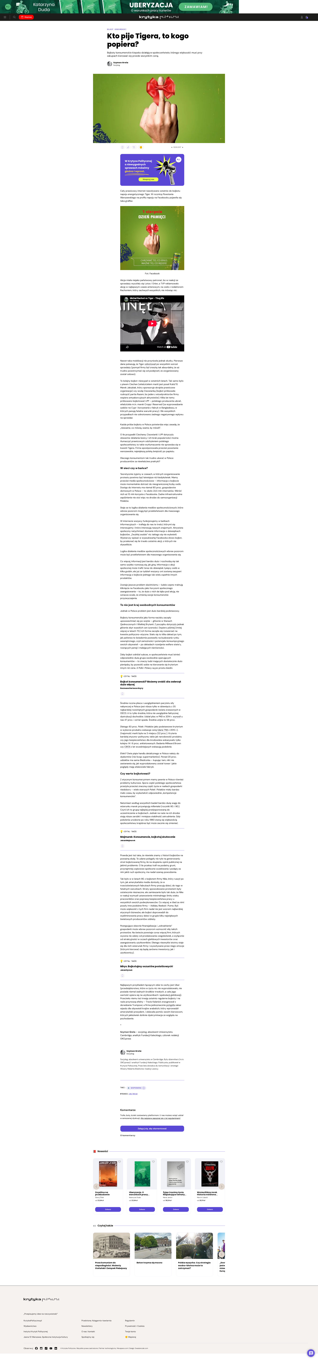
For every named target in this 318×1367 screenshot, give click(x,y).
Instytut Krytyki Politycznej (36, 1331)
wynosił (177, 716)
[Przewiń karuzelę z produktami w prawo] (222, 1186)
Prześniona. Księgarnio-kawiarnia (96, 1320)
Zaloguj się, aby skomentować (152, 1128)
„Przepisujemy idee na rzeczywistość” (41, 1314)
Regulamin (130, 1320)
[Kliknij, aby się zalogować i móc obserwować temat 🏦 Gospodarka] (143, 1088)
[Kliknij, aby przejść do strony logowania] (301, 17)
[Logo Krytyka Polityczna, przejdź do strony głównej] (159, 17)
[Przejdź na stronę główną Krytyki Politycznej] (41, 1299)
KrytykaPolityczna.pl (33, 1320)
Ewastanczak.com (141, 1348)
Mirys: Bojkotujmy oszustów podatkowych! (146, 966)
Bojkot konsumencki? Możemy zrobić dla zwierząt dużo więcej (150, 683)
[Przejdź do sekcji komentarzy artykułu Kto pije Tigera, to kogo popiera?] (134, 147)
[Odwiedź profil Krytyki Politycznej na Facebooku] (36, 1348)
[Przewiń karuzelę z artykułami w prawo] (222, 1254)
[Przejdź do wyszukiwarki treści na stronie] (14, 17)
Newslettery (87, 1326)
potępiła (170, 1005)
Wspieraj (28, 17)
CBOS (127, 746)
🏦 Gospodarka (134, 1088)
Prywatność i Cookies (134, 1326)
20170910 (133, 1094)
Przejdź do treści (12, 7)
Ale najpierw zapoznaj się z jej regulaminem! (160, 1118)
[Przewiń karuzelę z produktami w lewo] (96, 1186)
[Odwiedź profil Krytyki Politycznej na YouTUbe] (50, 1348)
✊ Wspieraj (130, 1337)
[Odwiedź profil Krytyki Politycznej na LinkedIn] (55, 1348)
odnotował (150, 364)
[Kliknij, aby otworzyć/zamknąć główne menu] (5, 17)
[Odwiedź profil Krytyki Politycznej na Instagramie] (41, 1348)
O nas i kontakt (88, 1331)
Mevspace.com (122, 1348)
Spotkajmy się (87, 1337)
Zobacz (108, 1209)
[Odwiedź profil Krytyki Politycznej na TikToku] (46, 1348)
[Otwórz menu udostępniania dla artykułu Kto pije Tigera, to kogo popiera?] (128, 147)
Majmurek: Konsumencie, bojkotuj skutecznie (147, 837)
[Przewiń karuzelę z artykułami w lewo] (96, 1254)
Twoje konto (130, 1331)
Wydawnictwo (30, 1326)
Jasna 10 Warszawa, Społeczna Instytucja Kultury (46, 1337)
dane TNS (163, 729)
